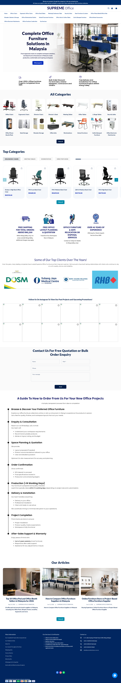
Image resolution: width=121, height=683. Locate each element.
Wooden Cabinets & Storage (11, 17)
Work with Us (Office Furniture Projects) (15, 665)
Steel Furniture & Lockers (81, 13)
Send (60, 386)
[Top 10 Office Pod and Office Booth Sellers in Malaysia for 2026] (21, 582)
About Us (7, 644)
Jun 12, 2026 (50, 604)
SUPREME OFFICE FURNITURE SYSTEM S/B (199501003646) (35, 604)
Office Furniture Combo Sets (29, 21)
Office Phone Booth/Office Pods (99, 13)
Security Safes (68, 13)
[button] (108, 8)
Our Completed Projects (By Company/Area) (15, 637)
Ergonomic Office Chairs (26, 13)
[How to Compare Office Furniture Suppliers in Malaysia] (60, 582)
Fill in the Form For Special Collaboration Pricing (85, 48)
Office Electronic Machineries (12, 21)
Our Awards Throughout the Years (13, 647)
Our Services (43, 21)
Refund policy (8, 659)
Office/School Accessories (96, 17)
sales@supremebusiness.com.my (91, 650)
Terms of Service (9, 653)
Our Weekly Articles (10, 640)
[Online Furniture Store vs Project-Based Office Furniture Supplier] (99, 582)
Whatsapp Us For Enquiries (11, 662)
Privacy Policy (8, 656)
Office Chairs (13, 13)
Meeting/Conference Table (55, 13)
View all (60, 141)
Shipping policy (8, 650)
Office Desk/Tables (40, 13)
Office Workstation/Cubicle (29, 17)
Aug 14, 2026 (11, 604)
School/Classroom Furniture (46, 17)
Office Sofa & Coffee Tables (63, 17)
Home (5, 13)
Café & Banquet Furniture (79, 17)
